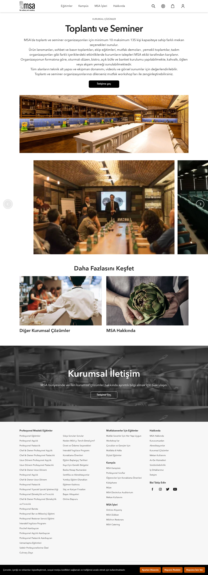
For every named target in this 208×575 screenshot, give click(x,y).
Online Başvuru (70, 499)
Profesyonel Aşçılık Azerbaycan (34, 533)
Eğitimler (66, 7)
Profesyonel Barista (28, 509)
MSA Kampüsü (113, 468)
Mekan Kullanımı (114, 497)
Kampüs (83, 7)
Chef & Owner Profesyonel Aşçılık (35, 451)
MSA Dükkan (112, 515)
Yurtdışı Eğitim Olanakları (75, 480)
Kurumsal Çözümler (159, 451)
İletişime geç (104, 84)
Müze (108, 488)
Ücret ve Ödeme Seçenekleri (77, 446)
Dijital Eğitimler (114, 455)
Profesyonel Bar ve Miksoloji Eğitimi (37, 514)
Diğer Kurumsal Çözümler (44, 331)
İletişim (153, 475)
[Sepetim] (172, 6)
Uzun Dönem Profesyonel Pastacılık (36, 465)
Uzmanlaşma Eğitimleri (30, 543)
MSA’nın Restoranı (115, 520)
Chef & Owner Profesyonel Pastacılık (37, 455)
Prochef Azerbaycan (29, 528)
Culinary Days (26, 553)
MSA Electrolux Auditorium (119, 493)
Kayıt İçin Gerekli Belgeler (75, 465)
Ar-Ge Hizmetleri (158, 460)
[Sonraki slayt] (200, 204)
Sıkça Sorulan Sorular (73, 436)
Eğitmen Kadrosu (71, 485)
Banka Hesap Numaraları (75, 470)
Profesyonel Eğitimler (29, 436)
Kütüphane (111, 483)
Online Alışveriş (114, 510)
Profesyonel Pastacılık (29, 446)
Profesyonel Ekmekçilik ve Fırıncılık (36, 494)
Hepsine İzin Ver (194, 570)
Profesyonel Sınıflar (115, 473)
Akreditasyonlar (157, 446)
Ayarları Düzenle (150, 570)
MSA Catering (113, 525)
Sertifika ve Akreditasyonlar (76, 475)
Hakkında (119, 7)
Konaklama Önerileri (73, 455)
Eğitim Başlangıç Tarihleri (75, 460)
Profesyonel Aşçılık (28, 441)
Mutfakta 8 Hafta (114, 451)
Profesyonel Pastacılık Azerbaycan (35, 538)
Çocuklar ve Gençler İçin (118, 446)
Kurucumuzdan (157, 441)
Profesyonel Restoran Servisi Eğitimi (36, 519)
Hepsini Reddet (172, 570)
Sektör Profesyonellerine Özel (34, 548)
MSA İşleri (101, 7)
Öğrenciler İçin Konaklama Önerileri (124, 478)
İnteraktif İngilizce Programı (32, 524)
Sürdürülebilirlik (158, 465)
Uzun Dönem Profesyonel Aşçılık (35, 460)
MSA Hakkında (120, 331)
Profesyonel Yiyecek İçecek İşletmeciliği (38, 489)
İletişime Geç (104, 395)
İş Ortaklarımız (157, 470)
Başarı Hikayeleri (71, 494)
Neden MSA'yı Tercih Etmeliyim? (79, 441)
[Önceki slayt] (8, 204)
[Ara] (153, 6)
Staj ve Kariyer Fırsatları (74, 489)
